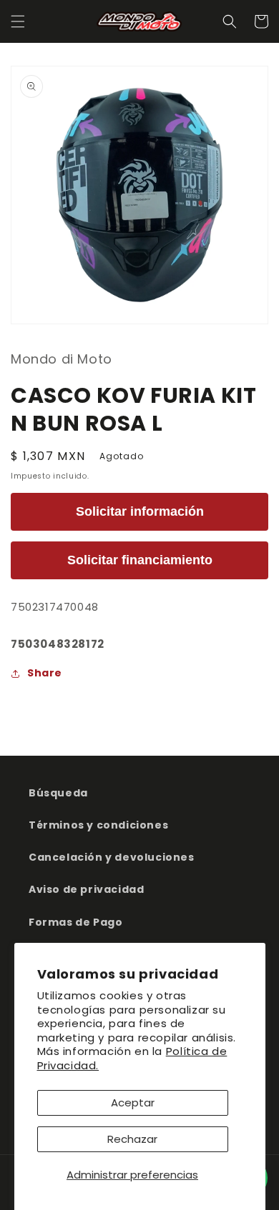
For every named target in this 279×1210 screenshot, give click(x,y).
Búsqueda (58, 793)
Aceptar (133, 1102)
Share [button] (44, 673)
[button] (18, 21)
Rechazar (132, 1138)
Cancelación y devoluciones (112, 857)
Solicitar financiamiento (139, 560)
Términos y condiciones (98, 825)
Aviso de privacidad (86, 889)
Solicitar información (140, 511)
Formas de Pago (75, 922)
